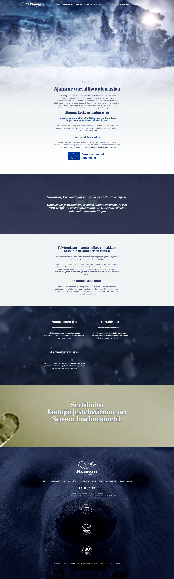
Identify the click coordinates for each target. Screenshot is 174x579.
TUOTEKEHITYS (84, 481)
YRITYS (93, 481)
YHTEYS (101, 481)
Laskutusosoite (101, 496)
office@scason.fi (75, 496)
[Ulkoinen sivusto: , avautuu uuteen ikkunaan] (80, 488)
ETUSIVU (45, 481)
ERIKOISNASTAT (55, 481)
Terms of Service (109, 563)
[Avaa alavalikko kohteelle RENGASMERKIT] (131, 4)
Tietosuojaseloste (88, 496)
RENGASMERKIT (111, 481)
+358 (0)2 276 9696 (62, 496)
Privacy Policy (95, 563)
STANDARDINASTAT (70, 481)
